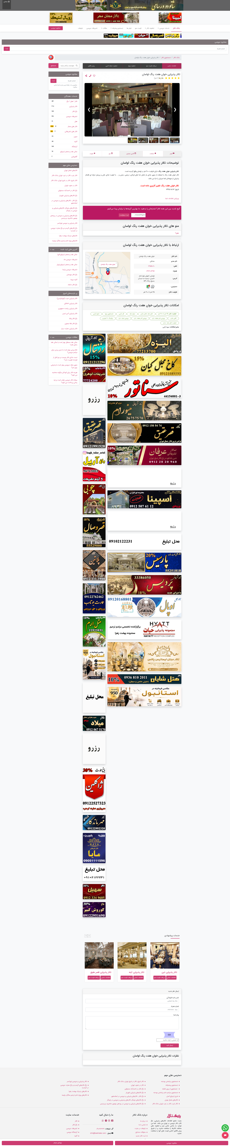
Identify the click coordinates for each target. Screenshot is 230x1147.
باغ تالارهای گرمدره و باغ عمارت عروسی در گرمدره (64, 229)
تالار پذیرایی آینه (169, 972)
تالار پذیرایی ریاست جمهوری (67, 308)
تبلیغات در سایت (140, 1128)
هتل (64, 121)
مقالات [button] (105, 28)
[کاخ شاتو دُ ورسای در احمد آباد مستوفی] (129, 5)
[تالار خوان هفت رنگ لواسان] (132, 109)
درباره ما (143, 1121)
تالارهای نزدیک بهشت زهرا (68, 235)
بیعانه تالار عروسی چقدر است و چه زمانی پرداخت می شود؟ (65, 381)
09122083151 (150, 271)
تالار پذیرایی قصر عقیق (133, 972)
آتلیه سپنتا (74, 279)
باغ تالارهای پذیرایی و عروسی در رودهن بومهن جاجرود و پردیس (63, 216)
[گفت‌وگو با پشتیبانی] (225, 1135)
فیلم (171, 153)
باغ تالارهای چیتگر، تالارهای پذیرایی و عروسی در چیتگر (64, 209)
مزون (64, 136)
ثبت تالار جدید (141, 1136)
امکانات (152, 153)
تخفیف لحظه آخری (111, 66)
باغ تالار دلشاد (72, 284)
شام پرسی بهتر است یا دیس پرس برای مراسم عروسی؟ (64, 351)
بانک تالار (175, 28)
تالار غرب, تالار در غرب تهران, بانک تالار (64, 175)
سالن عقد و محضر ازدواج (64, 151)
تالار (76, 1121)
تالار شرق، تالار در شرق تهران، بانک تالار (64, 180)
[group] (132, 109)
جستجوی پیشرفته (172, 1085)
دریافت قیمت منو (151, 66)
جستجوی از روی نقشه (170, 1089)
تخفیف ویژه (131, 66)
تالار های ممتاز (64, 126)
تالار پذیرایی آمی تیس (69, 313)
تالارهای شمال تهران (70, 170)
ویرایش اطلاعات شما (172, 198)
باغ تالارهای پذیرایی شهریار (68, 195)
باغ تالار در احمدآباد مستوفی (67, 190)
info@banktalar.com (98, 1133)
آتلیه (64, 141)
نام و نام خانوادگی (173, 997)
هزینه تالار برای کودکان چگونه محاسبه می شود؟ (64, 373)
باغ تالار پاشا (73, 318)
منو (110, 153)
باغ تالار (64, 111)
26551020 (151, 266)
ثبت (6, 49)
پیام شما (176, 1015)
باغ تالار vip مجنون (71, 323)
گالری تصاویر (130, 153)
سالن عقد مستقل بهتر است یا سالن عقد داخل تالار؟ (64, 343)
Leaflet (128, 293)
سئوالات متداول (140, 1132)
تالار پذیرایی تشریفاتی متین (100, 974)
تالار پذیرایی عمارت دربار (69, 328)
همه (52, 250)
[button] (89, 935)
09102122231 (100, 1128)
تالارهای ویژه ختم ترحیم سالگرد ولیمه (64, 240)
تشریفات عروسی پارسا (70, 269)
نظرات (91, 153)
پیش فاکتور (91, 66)
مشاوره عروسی (55, 28)
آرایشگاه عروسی (72, 1132)
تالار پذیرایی (64, 106)
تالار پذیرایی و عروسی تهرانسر (67, 223)
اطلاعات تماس (172, 66)
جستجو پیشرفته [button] (117, 28)
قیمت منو (138, 28)
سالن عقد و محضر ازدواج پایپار (67, 264)
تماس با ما (142, 1124)
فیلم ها (129, 28)
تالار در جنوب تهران (71, 185)
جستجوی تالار (166, 57)
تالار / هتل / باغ (64, 101)
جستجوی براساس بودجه (169, 1081)
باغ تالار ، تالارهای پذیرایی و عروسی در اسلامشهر (64, 201)
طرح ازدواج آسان (172, 1096)
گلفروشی (64, 156)
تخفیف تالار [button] (150, 28)
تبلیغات (80, 28)
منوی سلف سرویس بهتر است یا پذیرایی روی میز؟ (64, 366)
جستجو (53, 65)
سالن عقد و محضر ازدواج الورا (67, 254)
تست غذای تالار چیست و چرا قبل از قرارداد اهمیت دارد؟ (65, 358)
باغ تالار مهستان (72, 274)
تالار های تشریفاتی (64, 131)
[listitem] (175, 140)
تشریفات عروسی (92, 28)
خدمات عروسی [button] (164, 28)
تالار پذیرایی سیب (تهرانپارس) (67, 298)
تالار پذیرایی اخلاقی (70, 303)
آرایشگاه (64, 146)
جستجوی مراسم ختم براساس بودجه (165, 1092)
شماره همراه (175, 1006)
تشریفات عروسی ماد (70, 259)
